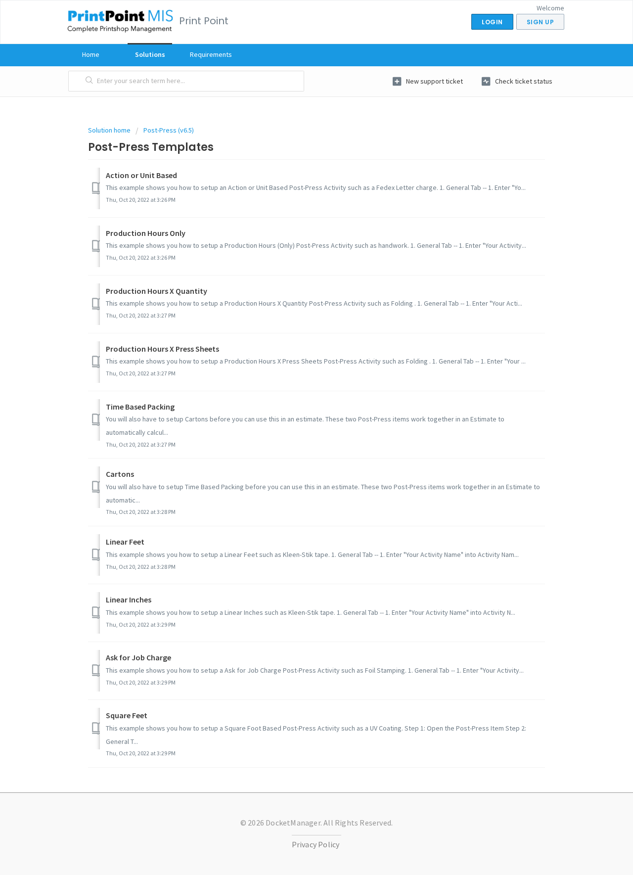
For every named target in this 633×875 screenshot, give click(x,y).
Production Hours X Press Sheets (162, 349)
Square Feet (126, 715)
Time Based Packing (140, 407)
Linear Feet (125, 542)
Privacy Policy (316, 844)
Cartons (120, 474)
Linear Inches (128, 599)
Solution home (110, 130)
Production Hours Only (145, 233)
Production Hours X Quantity (156, 291)
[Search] (89, 81)
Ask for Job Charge (138, 657)
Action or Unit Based (141, 175)
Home (90, 54)
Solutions (150, 54)
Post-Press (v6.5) (168, 130)
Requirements (211, 54)
